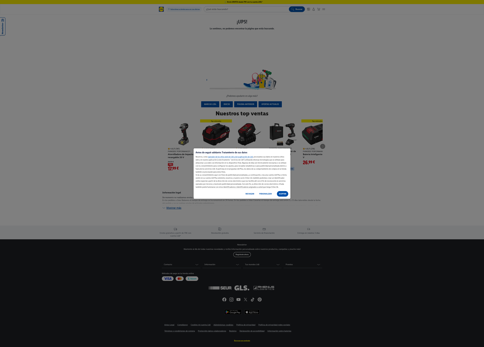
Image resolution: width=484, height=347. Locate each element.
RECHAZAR (250, 194)
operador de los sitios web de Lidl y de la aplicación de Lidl (230, 157)
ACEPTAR (282, 194)
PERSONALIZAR (265, 194)
